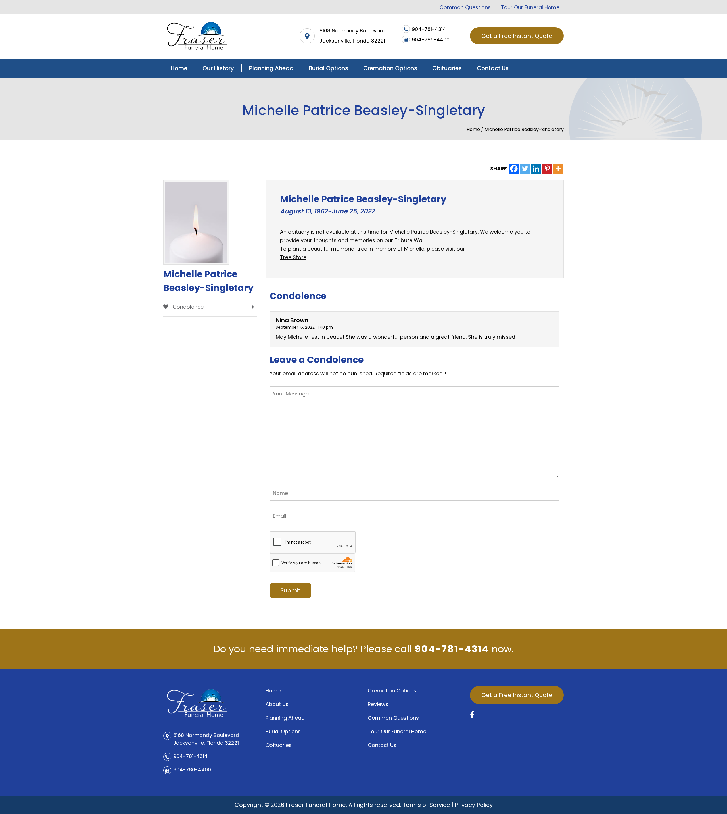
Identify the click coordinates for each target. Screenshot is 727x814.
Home (179, 68)
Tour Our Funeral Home (530, 7)
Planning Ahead (271, 68)
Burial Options (328, 68)
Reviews (378, 704)
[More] (558, 169)
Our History (218, 68)
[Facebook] (514, 169)
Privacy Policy (474, 805)
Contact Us (493, 68)
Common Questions (465, 7)
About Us (277, 704)
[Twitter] (525, 169)
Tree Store (293, 257)
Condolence (187, 306)
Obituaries (447, 68)
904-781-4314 (452, 649)
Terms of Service (426, 805)
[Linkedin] (536, 169)
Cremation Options (390, 68)
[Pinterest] (547, 169)
